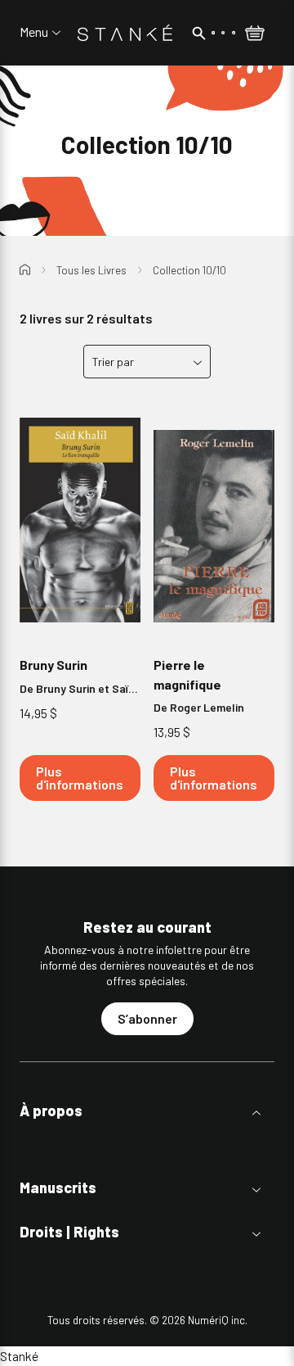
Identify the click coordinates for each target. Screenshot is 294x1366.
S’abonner (147, 1018)
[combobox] (147, 361)
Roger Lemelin (207, 707)
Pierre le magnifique (187, 674)
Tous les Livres (91, 270)
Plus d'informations (79, 777)
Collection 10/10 (189, 270)
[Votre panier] (255, 34)
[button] (147, 1111)
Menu (34, 32)
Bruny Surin (53, 664)
